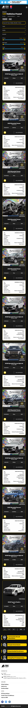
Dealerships (4, 688)
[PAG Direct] (5, 7)
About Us (4, 686)
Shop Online (4, 684)
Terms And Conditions (7, 695)
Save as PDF (4, 697)
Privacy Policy (5, 693)
